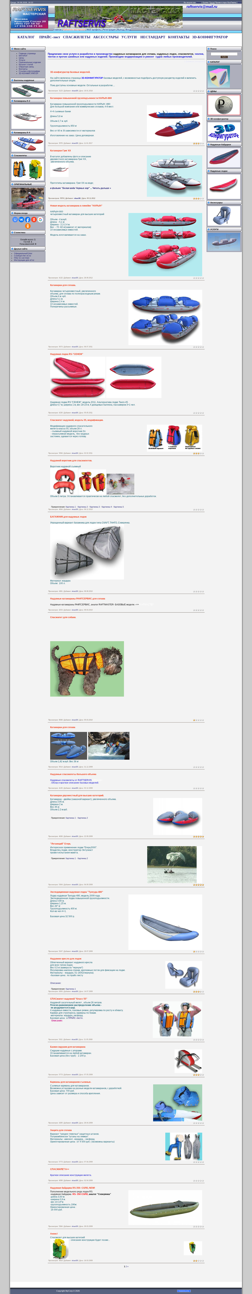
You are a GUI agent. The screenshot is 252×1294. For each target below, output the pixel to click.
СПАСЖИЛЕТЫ (76, 37)
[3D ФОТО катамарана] (59, 176)
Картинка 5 (119, 507)
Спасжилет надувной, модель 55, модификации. (76, 420)
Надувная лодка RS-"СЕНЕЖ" (66, 354)
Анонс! (54, 1233)
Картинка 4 (107, 507)
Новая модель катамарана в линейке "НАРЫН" (76, 205)
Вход (128, 29)
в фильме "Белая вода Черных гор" (70, 188)
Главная (57, 29)
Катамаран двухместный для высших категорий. (77, 795)
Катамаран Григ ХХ (60, 150)
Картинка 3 (95, 507)
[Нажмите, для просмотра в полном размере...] (64, 493)
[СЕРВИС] (224, 250)
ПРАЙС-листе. (75, 1018)
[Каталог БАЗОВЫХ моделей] (219, 87)
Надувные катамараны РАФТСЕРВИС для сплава (77, 598)
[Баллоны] (27, 96)
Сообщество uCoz (22, 256)
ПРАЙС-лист (49, 37)
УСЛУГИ (129, 37)
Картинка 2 (83, 507)
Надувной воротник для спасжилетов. (71, 460)
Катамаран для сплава (62, 727)
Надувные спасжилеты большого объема (73, 774)
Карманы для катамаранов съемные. (70, 1082)
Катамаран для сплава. (63, 285)
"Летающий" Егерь (60, 843)
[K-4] (27, 151)
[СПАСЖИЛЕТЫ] (27, 180)
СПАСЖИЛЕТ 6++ (59, 1169)
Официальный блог (23, 253)
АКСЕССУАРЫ (106, 37)
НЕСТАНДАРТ (152, 37)
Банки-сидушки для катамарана (67, 1047)
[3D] (224, 140)
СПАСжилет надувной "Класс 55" (68, 999)
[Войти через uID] (15, 219)
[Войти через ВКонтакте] (21, 219)
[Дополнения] (224, 225)
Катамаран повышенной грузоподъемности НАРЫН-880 (81, 98)
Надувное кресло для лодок (65, 958)
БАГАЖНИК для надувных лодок (68, 516)
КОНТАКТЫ (178, 37)
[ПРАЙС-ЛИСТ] (224, 114)
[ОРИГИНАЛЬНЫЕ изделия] (27, 209)
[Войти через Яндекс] (34, 219)
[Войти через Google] (40, 220)
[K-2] (27, 128)
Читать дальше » (101, 188)
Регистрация (109, 29)
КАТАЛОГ (26, 37)
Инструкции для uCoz (24, 260)
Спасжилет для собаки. (63, 617)
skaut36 (75, 91)
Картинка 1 (71, 507)
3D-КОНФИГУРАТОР (210, 37)
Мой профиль (94, 29)
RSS (240, 2)
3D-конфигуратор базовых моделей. (70, 72)
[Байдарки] (224, 166)
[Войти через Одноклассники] (28, 226)
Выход (120, 29)
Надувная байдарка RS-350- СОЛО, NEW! (72, 1188)
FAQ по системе (21, 258)
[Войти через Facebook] (27, 219)
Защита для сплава (61, 1130)
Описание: (55, 983)
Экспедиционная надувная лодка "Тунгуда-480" (76, 892)
